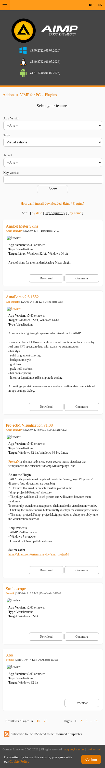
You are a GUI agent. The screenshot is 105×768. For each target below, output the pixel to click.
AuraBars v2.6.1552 (22, 297)
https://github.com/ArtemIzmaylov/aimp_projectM (38, 554)
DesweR (10, 593)
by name (75, 213)
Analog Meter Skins (22, 226)
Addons (9, 95)
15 (96, 721)
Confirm (91, 759)
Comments (81, 278)
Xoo (9, 655)
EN (100, 5)
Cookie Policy (19, 761)
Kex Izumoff (12, 301)
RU (91, 5)
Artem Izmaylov (14, 230)
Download (46, 278)
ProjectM (14, 461)
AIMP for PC (30, 95)
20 (45, 721)
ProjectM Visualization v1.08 (29, 425)
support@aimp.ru (74, 749)
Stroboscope (16, 589)
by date (37, 213)
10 (38, 721)
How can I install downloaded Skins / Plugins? (53, 203)
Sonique (10, 659)
